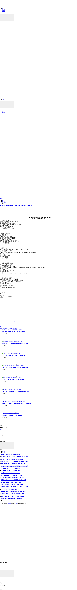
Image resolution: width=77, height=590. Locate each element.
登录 (3, 99)
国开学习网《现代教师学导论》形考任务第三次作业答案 (14, 456)
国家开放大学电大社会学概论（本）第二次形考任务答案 (14, 491)
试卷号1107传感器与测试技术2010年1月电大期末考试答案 (15, 391)
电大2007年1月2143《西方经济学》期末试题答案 (13, 331)
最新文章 (3, 451)
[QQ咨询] (7, 561)
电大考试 (3, 201)
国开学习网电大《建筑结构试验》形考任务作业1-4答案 (15, 343)
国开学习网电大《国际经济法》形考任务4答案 (12, 459)
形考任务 (3, 9)
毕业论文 (3, 10)
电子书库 (3, 11)
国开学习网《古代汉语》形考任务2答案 (10, 473)
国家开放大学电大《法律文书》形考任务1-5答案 (12, 493)
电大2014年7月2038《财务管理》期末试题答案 (13, 379)
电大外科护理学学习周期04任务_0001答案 (11, 489)
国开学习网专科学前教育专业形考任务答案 (11, 498)
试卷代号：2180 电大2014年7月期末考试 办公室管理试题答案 (16, 403)
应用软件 (3, 112)
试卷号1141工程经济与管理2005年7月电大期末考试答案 (15, 367)
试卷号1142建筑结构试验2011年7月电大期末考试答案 (17, 205)
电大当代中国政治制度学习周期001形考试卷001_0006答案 (14, 486)
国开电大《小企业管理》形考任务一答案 (10, 454)
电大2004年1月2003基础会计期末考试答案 (12, 415)
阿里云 (17, 503)
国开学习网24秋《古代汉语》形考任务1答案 (11, 475)
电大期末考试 (4, 202)
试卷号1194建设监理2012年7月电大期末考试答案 (12, 477)
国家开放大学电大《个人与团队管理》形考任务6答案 (13, 480)
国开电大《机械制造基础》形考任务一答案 (11, 482)
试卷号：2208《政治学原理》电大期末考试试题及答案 (14, 496)
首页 (3, 8)
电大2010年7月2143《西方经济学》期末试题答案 (13, 355)
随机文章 (3, 452)
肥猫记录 (9, 503)
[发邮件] (14, 553)
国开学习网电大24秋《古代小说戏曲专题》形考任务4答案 (14, 466)
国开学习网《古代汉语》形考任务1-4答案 (10, 470)
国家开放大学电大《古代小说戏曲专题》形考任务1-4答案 (14, 461)
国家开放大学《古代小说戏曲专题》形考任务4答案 (13, 463)
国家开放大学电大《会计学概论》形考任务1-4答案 (13, 484)
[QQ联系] (14, 528)
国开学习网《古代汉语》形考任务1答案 (10, 468)
